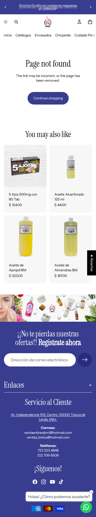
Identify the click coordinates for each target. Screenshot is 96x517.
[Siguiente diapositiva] (90, 7)
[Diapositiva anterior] (5, 7)
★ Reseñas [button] (92, 263)
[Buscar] (16, 21)
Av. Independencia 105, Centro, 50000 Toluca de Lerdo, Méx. (48, 417)
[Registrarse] (85, 360)
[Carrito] (90, 21)
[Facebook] (35, 482)
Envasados (43, 35)
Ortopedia (63, 35)
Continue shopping (48, 98)
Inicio (8, 35)
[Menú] (5, 22)
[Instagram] (44, 482)
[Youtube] (52, 482)
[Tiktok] (61, 482)
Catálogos (23, 35)
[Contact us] (86, 507)
